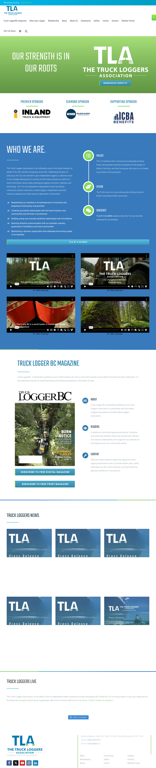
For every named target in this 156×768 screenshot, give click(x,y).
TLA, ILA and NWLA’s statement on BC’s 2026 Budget (27, 631)
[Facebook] (9, 763)
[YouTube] (22, 763)
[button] (26, 31)
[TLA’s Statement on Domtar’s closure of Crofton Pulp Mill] (126, 611)
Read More (26, 2)
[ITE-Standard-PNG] (32, 110)
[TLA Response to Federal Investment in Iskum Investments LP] (78, 543)
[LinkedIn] (35, 763)
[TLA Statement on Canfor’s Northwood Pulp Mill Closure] (126, 543)
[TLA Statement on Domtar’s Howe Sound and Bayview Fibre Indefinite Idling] (29, 543)
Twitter (91, 700)
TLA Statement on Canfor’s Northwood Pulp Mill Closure (126, 563)
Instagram (108, 700)
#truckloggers (21, 700)
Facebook (83, 700)
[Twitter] (15, 763)
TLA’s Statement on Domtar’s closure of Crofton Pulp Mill (124, 631)
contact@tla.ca (93, 743)
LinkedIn (98, 700)
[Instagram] (29, 763)
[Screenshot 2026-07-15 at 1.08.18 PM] (45, 388)
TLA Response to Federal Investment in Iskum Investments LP (75, 563)
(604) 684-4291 (94, 740)
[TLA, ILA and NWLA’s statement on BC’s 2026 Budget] (29, 611)
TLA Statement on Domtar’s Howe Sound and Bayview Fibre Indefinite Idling (27, 563)
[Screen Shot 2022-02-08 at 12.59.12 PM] (124, 110)
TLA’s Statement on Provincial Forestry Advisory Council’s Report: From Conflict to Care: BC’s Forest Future (77, 633)
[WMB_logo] (78, 108)
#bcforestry (34, 700)
